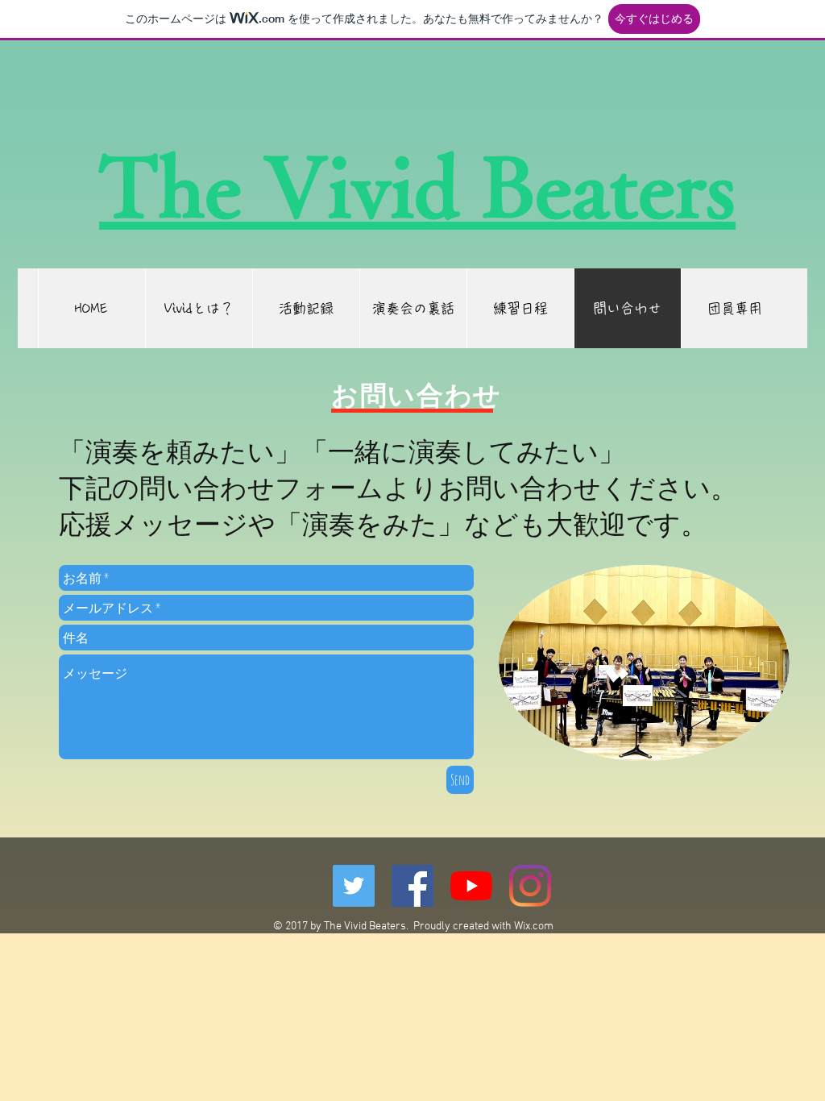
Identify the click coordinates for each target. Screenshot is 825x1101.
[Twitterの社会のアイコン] (354, 886)
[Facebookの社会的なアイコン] (412, 886)
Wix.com (533, 926)
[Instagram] (530, 886)
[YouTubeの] (471, 886)
